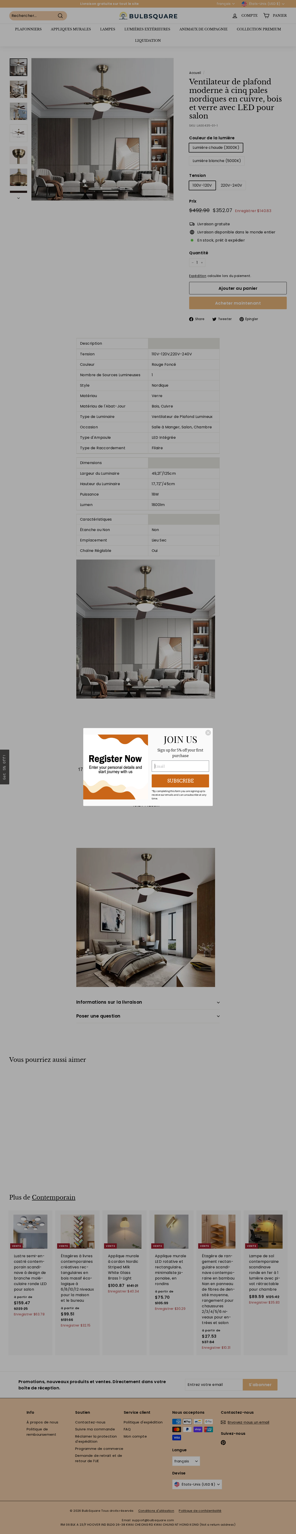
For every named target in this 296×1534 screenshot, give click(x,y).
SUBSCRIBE (180, 781)
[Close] (208, 732)
